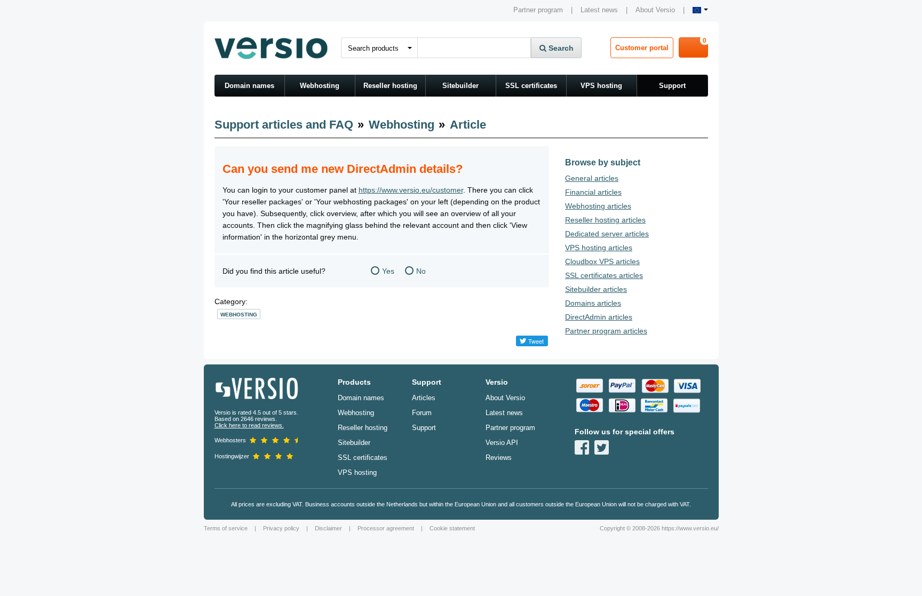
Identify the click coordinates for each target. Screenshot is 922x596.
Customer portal (642, 48)
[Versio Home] (271, 48)
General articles (591, 178)
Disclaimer (328, 528)
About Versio (655, 10)
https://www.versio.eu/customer (411, 190)
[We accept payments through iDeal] (621, 406)
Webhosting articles (598, 206)
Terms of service (226, 528)
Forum (422, 413)
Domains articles (593, 303)
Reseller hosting (390, 86)
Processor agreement (385, 528)
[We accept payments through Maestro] (589, 406)
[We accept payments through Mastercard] (654, 386)
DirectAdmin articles (598, 317)
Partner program (538, 10)
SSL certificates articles (604, 275)
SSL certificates (531, 86)
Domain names (249, 86)
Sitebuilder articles (596, 289)
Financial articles (593, 192)
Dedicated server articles (607, 233)
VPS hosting (601, 86)
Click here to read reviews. (249, 425)
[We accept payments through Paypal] (621, 386)
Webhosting (319, 86)
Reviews (499, 458)
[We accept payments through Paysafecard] (686, 406)
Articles (423, 398)
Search (560, 48)
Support (672, 86)
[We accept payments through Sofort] (589, 386)
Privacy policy (281, 528)
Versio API (502, 443)
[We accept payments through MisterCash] (654, 406)
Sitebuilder (460, 86)
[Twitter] (601, 447)
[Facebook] (582, 447)
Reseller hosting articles (605, 220)
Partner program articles (606, 331)
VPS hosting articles (598, 247)
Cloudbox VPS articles (602, 261)
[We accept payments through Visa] (686, 386)
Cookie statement (452, 528)
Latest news (599, 10)
